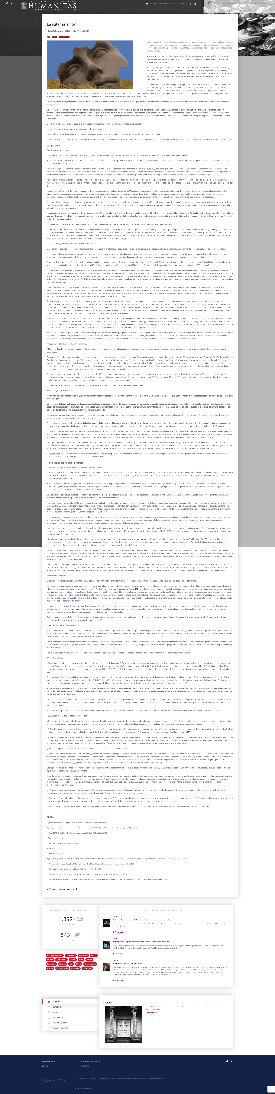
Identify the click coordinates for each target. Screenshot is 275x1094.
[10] (137, 589)
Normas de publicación (90, 1061)
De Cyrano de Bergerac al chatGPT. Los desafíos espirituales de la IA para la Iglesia (143, 920)
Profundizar (119, 932)
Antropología (83, 955)
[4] (194, 335)
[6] (206, 539)
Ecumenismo (51, 964)
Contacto (85, 1066)
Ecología (50, 968)
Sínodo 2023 (87, 968)
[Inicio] (147, 3)
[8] (94, 553)
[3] (207, 270)
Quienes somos (48, 1061)
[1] (128, 205)
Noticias (115, 916)
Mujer (81, 960)
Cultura (93, 955)
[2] (125, 238)
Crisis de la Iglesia (62, 968)
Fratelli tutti (75, 968)
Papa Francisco (61, 960)
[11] (189, 732)
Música (78, 964)
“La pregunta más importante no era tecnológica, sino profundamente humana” (141, 942)
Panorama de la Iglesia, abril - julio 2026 (127, 963)
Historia (89, 960)
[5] (103, 495)
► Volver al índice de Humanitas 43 (63, 889)
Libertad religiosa (90, 964)
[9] (98, 556)
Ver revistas (152, 1012)
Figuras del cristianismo (54, 955)
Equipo (45, 1066)
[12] (207, 806)
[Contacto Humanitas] (195, 3)
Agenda (115, 960)
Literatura (62, 964)
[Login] (190, 3)
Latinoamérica (70, 955)
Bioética (54, 37)
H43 (49, 37)
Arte (71, 964)
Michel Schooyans (64, 37)
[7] (158, 550)
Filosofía (72, 960)
